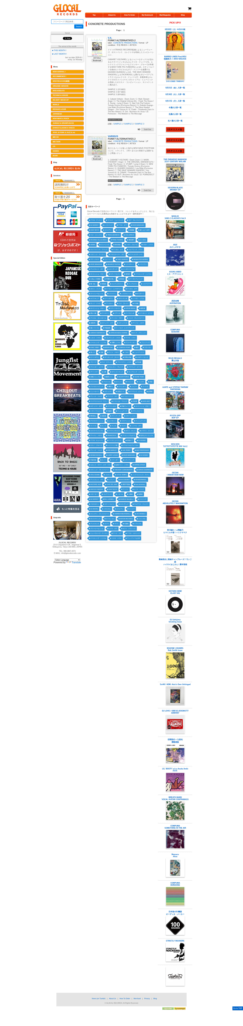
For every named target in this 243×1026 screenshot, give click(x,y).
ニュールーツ (95, 391)
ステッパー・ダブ (107, 323)
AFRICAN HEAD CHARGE (118, 333)
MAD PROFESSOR (142, 450)
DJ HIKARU (94, 509)
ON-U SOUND (95, 474)
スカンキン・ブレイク (116, 367)
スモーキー (94, 494)
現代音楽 (118, 244)
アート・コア (117, 533)
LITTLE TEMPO (121, 474)
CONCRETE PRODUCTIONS (125, 43)
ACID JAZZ (146, 401)
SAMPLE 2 (128, 124)
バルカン (108, 474)
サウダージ (140, 293)
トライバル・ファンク (120, 401)
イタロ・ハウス (117, 538)
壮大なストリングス (146, 435)
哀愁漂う (93, 323)
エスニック (120, 230)
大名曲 (136, 303)
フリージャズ (105, 244)
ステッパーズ (123, 323)
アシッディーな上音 (133, 538)
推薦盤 (132, 230)
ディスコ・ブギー (117, 318)
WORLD (56, 105)
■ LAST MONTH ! (59, 54)
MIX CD (56, 137)
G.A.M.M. (143, 240)
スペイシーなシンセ (97, 293)
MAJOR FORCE (124, 377)
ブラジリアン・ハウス (124, 362)
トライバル (137, 523)
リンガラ (141, 381)
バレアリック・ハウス (136, 249)
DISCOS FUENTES (97, 489)
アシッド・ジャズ (96, 396)
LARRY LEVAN (113, 455)
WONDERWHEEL (141, 479)
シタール (120, 494)
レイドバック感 (112, 445)
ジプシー (111, 479)
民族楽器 (107, 328)
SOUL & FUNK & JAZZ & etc (64, 132)
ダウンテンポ (123, 298)
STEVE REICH (130, 308)
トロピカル (107, 509)
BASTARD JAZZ (96, 484)
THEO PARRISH (122, 259)
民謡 (151, 381)
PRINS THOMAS (117, 240)
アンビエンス (95, 523)
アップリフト (133, 284)
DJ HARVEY (95, 225)
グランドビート (138, 411)
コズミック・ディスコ (98, 254)
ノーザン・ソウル (138, 298)
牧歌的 (122, 279)
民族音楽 (93, 460)
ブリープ (93, 362)
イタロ (126, 352)
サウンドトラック (117, 372)
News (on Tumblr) (98, 999)
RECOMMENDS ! (59, 76)
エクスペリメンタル (97, 430)
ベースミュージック (115, 440)
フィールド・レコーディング (125, 328)
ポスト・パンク (95, 289)
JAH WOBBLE (141, 514)
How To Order (129, 15)
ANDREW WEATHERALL (122, 514)
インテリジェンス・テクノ (99, 401)
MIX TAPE (56, 142)
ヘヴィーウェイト (96, 411)
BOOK (55, 156)
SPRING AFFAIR (139, 465)
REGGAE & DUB (59, 109)
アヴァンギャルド (114, 430)
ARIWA (93, 244)
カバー (104, 460)
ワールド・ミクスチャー (114, 289)
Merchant (137, 999)
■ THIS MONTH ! (59, 50)
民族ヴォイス (126, 406)
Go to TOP (237, 1008)
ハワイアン (143, 264)
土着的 (131, 494)
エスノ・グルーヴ (96, 445)
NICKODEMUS (125, 479)
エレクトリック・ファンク (99, 249)
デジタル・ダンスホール (98, 318)
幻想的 (126, 523)
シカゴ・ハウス (95, 337)
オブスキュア (95, 298)
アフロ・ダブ (122, 225)
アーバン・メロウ (138, 323)
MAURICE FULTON (114, 264)
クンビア (132, 509)
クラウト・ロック (146, 430)
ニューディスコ (139, 352)
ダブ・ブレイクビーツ (136, 220)
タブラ (107, 523)
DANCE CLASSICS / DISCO (64, 128)
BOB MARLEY (112, 450)
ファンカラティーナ (136, 254)
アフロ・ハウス (131, 337)
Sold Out (147, 129)
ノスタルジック (126, 293)
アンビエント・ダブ (97, 269)
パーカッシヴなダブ (128, 435)
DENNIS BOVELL (96, 455)
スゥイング (142, 499)
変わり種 (93, 313)
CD (54, 146)
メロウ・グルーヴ (131, 244)
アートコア (94, 372)
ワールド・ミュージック (115, 220)
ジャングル (141, 518)
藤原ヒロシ (109, 377)
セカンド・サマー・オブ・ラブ (100, 465)
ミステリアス (147, 284)
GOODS (56, 151)
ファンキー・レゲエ (97, 367)
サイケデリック (95, 518)
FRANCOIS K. (112, 435)
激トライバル (95, 328)
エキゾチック (113, 269)
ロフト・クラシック (129, 528)
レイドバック (108, 225)
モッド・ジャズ (95, 303)
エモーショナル (131, 416)
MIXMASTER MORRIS (140, 259)
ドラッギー (115, 460)
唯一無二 (93, 284)
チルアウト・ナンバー (141, 504)
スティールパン (115, 274)
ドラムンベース (128, 396)
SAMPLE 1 (117, 124)
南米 (137, 347)
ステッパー (108, 391)
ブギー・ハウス (148, 244)
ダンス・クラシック (139, 333)
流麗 (101, 352)
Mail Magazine (165, 15)
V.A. (110, 38)
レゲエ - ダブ (113, 528)
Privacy (147, 999)
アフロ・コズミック (133, 533)
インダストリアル (128, 269)
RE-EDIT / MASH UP (61, 100)
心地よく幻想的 (95, 279)
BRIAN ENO (109, 347)
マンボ (114, 426)
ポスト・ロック (131, 430)
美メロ (93, 352)
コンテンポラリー (117, 284)
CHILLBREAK (129, 235)
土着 (104, 372)
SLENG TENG (139, 377)
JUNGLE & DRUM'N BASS (63, 123)
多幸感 (150, 391)
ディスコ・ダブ (112, 396)
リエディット (126, 421)
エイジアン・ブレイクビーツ (100, 514)
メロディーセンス (142, 357)
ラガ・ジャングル (96, 235)
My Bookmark (147, 15)
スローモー (147, 347)
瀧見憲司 (131, 240)
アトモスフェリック (136, 279)
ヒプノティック (129, 460)
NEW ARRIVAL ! (59, 72)
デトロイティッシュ (97, 421)
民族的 (109, 411)
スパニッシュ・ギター (98, 274)
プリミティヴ (145, 342)
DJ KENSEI (142, 440)
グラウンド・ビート (135, 367)
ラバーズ (145, 386)
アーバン (125, 489)
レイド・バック (139, 489)
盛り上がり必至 (145, 230)
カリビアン (108, 230)
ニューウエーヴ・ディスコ (99, 533)
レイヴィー (112, 421)
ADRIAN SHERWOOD (98, 333)
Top (94, 15)
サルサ (124, 426)
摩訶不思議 (126, 484)
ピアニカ (117, 313)
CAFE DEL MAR (112, 484)
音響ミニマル (116, 342)
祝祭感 (104, 416)
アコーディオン (131, 342)
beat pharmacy (140, 484)
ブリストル (106, 381)
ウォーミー (108, 259)
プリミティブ (116, 416)
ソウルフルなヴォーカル (130, 445)
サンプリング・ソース (136, 372)
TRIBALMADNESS (113, 235)
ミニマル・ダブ (136, 426)
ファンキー (122, 386)
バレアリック (107, 494)
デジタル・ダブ (118, 249)
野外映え (93, 416)
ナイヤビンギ (130, 313)
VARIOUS (113, 136)
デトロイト (105, 313)
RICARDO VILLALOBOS (99, 240)
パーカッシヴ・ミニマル (143, 274)
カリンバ (119, 381)
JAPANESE (57, 114)
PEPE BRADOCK (96, 264)
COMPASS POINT (124, 347)
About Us (112, 15)
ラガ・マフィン (107, 362)
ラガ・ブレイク (124, 303)
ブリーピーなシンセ (97, 528)
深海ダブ (130, 440)
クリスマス (94, 381)
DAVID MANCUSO (138, 225)
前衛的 (104, 284)
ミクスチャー (130, 264)
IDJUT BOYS (95, 230)
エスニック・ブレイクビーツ (100, 470)
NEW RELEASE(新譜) (61, 81)
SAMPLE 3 (139, 124)
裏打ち (111, 386)
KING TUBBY (95, 347)
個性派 (143, 308)
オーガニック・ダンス (112, 357)
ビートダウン (109, 298)
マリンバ (130, 381)
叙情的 (128, 274)
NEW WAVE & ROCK (61, 119)
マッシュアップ (122, 411)
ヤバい (116, 523)
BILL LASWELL (109, 499)
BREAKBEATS (59, 91)
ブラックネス (95, 259)
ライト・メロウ (114, 352)
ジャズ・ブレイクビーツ (136, 318)
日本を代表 (127, 357)
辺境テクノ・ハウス (122, 465)
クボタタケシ (95, 504)
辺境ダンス (120, 391)
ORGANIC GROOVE (60, 86)
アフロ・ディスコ (96, 220)
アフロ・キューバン (97, 440)
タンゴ (104, 426)
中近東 (139, 362)
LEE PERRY (126, 450)
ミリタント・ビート (146, 313)
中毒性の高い (110, 279)
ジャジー (134, 386)
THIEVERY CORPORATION (123, 470)
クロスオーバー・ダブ (117, 254)
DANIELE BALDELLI (127, 499)
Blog (183, 15)
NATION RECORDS (126, 518)
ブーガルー (109, 303)
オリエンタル (111, 406)
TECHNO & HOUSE (60, 95)
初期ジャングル (95, 377)
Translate (76, 562)
